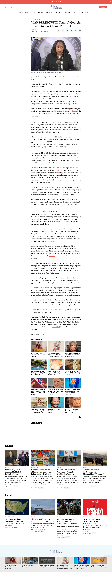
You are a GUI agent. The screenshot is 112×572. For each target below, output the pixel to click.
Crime (58, 516)
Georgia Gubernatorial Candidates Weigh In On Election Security (66, 471)
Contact (81, 12)
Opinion (37, 19)
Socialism (86, 516)
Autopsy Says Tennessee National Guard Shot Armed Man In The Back (67, 521)
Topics (27, 12)
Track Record (59, 12)
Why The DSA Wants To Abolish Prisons (91, 520)
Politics (7, 467)
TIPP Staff (33, 29)
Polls (33, 12)
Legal (32, 19)
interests (52, 256)
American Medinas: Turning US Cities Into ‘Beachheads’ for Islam (14, 521)
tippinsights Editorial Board (39, 529)
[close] (110, 2)
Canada (33, 516)
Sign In (95, 7)
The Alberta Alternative (40, 519)
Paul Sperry (8, 525)
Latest (21, 12)
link (42, 334)
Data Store (90, 12)
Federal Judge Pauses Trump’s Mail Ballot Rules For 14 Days (13, 471)
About (75, 12)
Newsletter (48, 12)
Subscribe (103, 7)
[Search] (11, 7)
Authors (67, 12)
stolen (60, 170)
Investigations (9, 516)
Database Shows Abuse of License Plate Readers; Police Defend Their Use (41, 471)
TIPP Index (40, 12)
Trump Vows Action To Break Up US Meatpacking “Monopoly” (93, 471)
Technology (34, 467)
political (73, 111)
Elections (60, 467)
